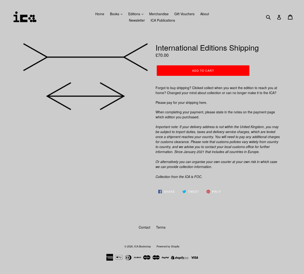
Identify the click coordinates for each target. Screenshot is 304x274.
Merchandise (159, 13)
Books (115, 13)
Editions (134, 13)
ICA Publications (163, 20)
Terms (161, 227)
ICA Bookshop (142, 246)
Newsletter (137, 20)
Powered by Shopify (168, 246)
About (204, 13)
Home (99, 13)
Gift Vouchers (184, 13)
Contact (144, 227)
